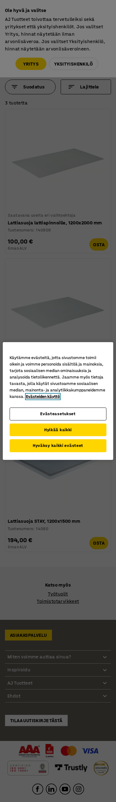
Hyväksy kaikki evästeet (58, 445)
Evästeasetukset (58, 413)
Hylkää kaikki (58, 429)
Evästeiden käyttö (43, 396)
